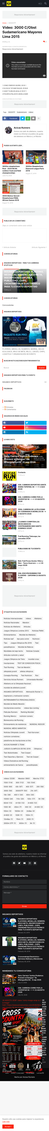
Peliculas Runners (10, 712)
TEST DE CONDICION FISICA (28, 663)
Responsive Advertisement (24, 15)
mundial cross (33, 659)
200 (40, 787)
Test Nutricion (26, 675)
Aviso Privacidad (17, 1073)
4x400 (32, 803)
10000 (8, 799)
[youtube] (13, 428)
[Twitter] (22, 118)
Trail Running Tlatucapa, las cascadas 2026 (29, 537)
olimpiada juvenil (10, 671)
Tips (5, 643)
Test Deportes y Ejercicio (13, 757)
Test (36, 643)
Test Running (9, 667)
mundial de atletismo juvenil (14, 688)
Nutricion (35, 639)
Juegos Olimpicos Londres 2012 (16, 631)
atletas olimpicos (26, 671)
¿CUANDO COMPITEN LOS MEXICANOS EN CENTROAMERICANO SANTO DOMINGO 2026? (29, 525)
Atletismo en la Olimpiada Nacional (17, 684)
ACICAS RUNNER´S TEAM (14, 745)
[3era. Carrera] (9, 979)
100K (18, 815)
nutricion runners (26, 716)
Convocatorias (8, 305)
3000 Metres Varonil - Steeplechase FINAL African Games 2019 (11, 198)
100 (31, 782)
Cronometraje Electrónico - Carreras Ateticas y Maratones (30, 958)
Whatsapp (30, 1073)
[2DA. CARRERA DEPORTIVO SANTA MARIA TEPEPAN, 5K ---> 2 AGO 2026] (9, 488)
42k (19, 787)
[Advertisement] (24, 1105)
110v (20, 799)
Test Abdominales (11, 753)
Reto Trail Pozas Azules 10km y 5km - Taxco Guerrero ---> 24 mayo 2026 (30, 563)
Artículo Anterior (10, 247)
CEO (7, 1073)
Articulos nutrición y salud (14, 655)
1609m (19, 811)
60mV (8, 803)
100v (31, 799)
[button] (3, 4)
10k (7, 795)
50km (7, 811)
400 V (18, 795)
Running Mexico (10, 716)
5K (41, 799)
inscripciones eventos (12, 708)
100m (29, 815)
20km (18, 807)
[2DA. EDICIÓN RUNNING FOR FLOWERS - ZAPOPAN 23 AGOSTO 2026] (9, 577)
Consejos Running (11, 675)
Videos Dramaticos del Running (16, 761)
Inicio (4, 23)
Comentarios (11, 409)
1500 (8, 782)
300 (28, 807)
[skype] (36, 432)
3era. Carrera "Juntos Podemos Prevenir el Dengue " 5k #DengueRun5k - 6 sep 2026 (30, 977)
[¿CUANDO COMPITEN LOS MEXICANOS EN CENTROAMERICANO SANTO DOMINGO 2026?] (9, 525)
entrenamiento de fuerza (13, 765)
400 (29, 787)
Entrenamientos (10, 635)
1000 (7, 807)
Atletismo (38, 618)
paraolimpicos (9, 647)
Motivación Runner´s (34, 692)
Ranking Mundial (27, 712)
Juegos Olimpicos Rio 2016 (21, 643)
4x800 (8, 815)
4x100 (20, 803)
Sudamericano (22, 112)
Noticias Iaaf (9, 639)
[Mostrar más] (38, 118)
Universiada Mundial (34, 679)
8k (32, 823)
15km (19, 819)
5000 (8, 787)
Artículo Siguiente (38, 247)
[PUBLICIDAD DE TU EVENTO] (9, 552)
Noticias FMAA (37, 631)
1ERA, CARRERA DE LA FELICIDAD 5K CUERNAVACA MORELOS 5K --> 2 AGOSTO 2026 (32, 511)
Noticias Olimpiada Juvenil (14, 732)
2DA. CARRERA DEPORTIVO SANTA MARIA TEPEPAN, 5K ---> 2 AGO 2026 (32, 487)
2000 (30, 819)
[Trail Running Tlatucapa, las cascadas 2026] (9, 540)
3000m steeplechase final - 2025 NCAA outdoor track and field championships (11, 169)
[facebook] (13, 423)
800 (20, 782)
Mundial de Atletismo (27, 635)
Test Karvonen (33, 732)
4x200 (39, 807)
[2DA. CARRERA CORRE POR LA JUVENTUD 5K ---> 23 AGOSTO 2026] (9, 500)
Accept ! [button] (8, 1126)
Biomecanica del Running (13, 720)
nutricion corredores (11, 736)
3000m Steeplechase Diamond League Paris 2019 (35, 168)
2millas (31, 811)
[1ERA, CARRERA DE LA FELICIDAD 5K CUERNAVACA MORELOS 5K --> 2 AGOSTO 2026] (9, 513)
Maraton (26, 622)
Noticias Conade (32, 651)
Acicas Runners (22, 127)
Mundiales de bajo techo (13, 651)
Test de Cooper (33, 757)
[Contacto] (9, 476)
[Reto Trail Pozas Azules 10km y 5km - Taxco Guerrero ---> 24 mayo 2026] (9, 564)
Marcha (38, 778)
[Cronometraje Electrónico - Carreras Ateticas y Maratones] (9, 960)
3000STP (12, 23)
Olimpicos (38, 749)
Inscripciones (9, 663)
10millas (8, 819)
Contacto (22, 472)
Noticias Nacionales (11, 622)
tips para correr (23, 639)
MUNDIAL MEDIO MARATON (15, 728)
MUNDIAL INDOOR (37, 724)
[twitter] (36, 423)
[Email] (33, 118)
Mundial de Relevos (25, 647)
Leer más (6, 1121)
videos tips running (31, 708)
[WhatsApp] (28, 118)
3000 (8, 791)
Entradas (9, 407)
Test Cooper (26, 753)
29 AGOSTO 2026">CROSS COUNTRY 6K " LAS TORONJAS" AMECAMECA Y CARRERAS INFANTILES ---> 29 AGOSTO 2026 (44, 1027)
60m (30, 795)
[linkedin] (13, 432)
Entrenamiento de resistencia (15, 724)
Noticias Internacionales (13, 618)
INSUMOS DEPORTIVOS (24, 382)
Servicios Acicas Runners (13, 679)
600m (23, 823)
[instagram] (36, 428)
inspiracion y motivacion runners (16, 696)
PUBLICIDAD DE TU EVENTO (29, 549)
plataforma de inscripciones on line (17, 740)
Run (36, 675)
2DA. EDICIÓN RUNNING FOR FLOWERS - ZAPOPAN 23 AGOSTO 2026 (32, 575)
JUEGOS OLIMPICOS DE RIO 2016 (17, 749)
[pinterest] (35, 863)
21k (34, 791)
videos (31, 112)
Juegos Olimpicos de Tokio (14, 659)
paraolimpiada (31, 765)
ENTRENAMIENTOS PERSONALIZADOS (19, 700)
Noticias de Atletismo (12, 627)
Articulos (27, 627)
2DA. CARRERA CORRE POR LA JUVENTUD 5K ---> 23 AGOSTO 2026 (31, 499)
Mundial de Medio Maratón (14, 704)
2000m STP (10, 823)
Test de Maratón (23, 667)
